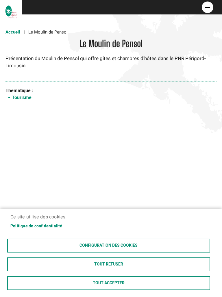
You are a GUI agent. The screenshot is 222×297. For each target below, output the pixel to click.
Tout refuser (108, 264)
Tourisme (22, 97)
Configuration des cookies (108, 245)
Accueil (12, 32)
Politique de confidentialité (36, 226)
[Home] (11, 7)
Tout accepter (109, 283)
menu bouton (207, 7)
